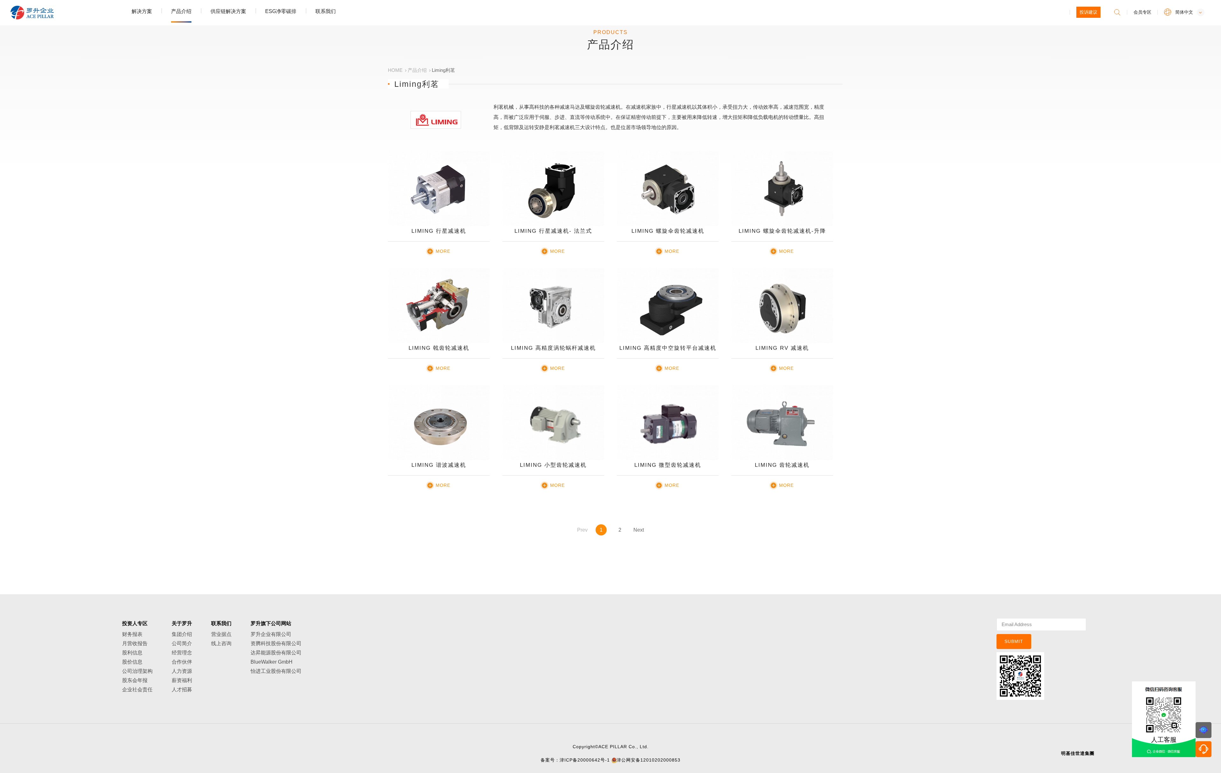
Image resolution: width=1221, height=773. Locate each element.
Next (638, 530)
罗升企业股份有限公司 (53, 12)
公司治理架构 (137, 671)
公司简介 (182, 643)
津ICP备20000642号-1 (585, 760)
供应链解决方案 (228, 11)
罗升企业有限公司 (271, 634)
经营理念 (182, 652)
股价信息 (132, 662)
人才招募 (182, 689)
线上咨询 (221, 643)
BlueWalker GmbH (272, 662)
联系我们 (325, 11)
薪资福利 (182, 680)
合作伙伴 (182, 662)
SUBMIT (1013, 641)
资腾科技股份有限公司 (276, 643)
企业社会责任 (137, 689)
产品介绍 (181, 11)
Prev (582, 530)
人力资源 (182, 671)
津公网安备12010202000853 (648, 760)
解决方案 (142, 11)
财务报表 (132, 634)
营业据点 (221, 634)
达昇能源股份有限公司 (276, 652)
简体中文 (1184, 12)
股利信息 (132, 652)
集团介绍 (182, 634)
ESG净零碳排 (280, 11)
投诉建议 (1088, 12)
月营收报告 (135, 643)
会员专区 (1142, 12)
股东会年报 (135, 680)
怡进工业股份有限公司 (276, 671)
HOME (395, 70)
